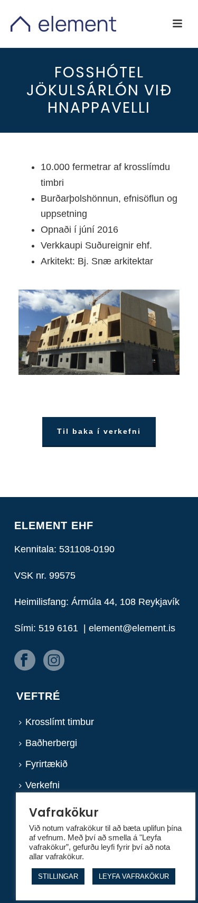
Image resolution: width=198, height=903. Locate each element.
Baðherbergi (51, 743)
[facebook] (24, 661)
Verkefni (42, 785)
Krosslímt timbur (59, 722)
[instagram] (53, 661)
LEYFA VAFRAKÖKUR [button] (134, 876)
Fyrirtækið (46, 764)
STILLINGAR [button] (58, 876)
